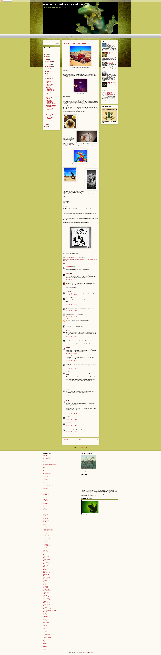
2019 (47, 52)
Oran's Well (45, 550)
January (49, 120)
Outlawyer (68, 318)
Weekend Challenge (46, 604)
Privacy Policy (84, 36)
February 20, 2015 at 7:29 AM (71, 316)
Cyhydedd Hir (45, 479)
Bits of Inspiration (46, 469)
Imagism (44, 508)
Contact (77, 36)
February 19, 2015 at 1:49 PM (71, 288)
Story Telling (45, 586)
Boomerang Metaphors (47, 473)
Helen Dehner (45, 503)
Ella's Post (45, 482)
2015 (47, 59)
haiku (44, 623)
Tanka (44, 593)
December (49, 61)
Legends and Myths (46, 526)
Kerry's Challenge (46, 523)
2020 (47, 51)
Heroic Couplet (45, 505)
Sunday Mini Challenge (47, 590)
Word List (65, 260)
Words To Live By (111, 82)
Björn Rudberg (45, 472)
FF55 (44, 487)
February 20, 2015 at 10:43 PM (71, 387)
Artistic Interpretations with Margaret (49, 464)
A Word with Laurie (46, 458)
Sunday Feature (46, 589)
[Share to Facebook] (82, 257)
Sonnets (44, 583)
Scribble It (45, 580)
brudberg (67, 281)
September (49, 66)
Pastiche (44, 553)
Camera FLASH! (46, 476)
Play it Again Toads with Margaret (49, 563)
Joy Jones (44, 515)
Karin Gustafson (46, 518)
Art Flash (44, 461)
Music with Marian (46, 545)
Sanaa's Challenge (46, 578)
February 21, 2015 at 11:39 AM (71, 425)
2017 (47, 56)
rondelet (44, 638)
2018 (47, 54)
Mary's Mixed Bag (46, 538)
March (48, 76)
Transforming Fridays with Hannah (49, 599)
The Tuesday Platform (49, 85)
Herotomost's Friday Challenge (48, 506)
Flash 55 (44, 493)
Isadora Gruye (45, 514)
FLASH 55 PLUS (50, 80)
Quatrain (44, 571)
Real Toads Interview (47, 572)
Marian (67, 330)
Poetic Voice (45, 566)
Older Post (96, 439)
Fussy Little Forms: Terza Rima (111, 63)
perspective (45, 635)
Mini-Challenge (46, 542)
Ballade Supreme (46, 466)
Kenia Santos (68, 312)
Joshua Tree (82, 259)
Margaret (67, 307)
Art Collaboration (46, 460)
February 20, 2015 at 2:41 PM (71, 344)
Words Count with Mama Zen (48, 608)
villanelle (44, 649)
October (49, 64)
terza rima (45, 646)
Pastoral (44, 554)
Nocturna (44, 548)
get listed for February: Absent (51, 95)
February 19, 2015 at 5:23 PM (71, 294)
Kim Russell (45, 524)
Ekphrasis (45, 481)
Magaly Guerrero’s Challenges (48, 529)
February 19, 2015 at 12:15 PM (71, 270)
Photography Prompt (47, 557)
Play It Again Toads (46, 562)
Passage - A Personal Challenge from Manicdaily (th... (50, 89)
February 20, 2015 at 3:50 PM (71, 353)
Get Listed (71, 259)
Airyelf (83, 652)
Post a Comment (67, 434)
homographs (45, 625)
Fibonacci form (45, 490)
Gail (66, 416)
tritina (44, 647)
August (48, 68)
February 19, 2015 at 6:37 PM (71, 304)
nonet (44, 628)
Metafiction (45, 539)
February (49, 78)
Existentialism (45, 484)
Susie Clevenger (46, 592)
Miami (91, 259)
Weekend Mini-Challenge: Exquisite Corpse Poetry (111, 94)
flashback (44, 619)
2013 (47, 124)
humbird (67, 324)
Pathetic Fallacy (46, 556)
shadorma (44, 643)
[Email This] (79, 257)
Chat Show (45, 478)
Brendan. (44, 475)
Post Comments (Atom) (83, 447)
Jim (66, 371)
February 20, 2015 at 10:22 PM (71, 368)
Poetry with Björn (46, 568)
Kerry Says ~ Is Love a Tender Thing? (51, 106)
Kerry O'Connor (69, 266)
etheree (44, 617)
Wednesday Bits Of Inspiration (48, 602)
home (79, 259)
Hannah (67, 291)
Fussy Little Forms (46, 494)
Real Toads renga (46, 574)
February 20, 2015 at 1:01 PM (71, 328)
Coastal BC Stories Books (70, 339)
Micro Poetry (45, 541)
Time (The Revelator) (49, 82)
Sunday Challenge (46, 587)
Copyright (70, 36)
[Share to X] (81, 257)
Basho (44, 467)
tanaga (44, 644)
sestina (44, 641)
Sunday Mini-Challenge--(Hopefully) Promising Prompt (51, 102)
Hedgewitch (45, 502)
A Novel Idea (45, 455)
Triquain (44, 601)
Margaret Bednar (46, 535)
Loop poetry (45, 527)
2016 (47, 58)
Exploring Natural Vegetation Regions (50, 485)
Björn (44, 470)
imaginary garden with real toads (64, 4)
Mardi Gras (87, 259)
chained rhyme (45, 614)
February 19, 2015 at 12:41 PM (71, 279)
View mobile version (80, 442)
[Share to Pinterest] (84, 257)
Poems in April (45, 565)
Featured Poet (45, 488)
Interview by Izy (46, 512)
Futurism (44, 496)
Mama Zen (45, 532)
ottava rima (45, 631)
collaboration (45, 616)
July (48, 69)
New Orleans (94, 259)
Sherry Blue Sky (46, 581)
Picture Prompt (45, 560)
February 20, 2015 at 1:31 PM (71, 336)
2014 (47, 123)
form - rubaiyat (45, 620)
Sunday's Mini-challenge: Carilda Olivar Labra (51, 112)
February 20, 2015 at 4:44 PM (71, 360)
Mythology (45, 547)
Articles (44, 463)
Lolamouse (68, 428)
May (48, 73)
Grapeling (75, 259)
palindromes (45, 632)
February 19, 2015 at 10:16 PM (71, 310)
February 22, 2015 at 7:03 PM (71, 431)
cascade (44, 613)
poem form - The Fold (47, 637)
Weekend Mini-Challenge (47, 605)
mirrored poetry (46, 626)
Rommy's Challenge (46, 577)
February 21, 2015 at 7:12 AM (71, 413)
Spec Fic (44, 584)
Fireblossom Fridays (46, 491)
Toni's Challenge (46, 598)
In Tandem (45, 509)
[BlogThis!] (80, 257)
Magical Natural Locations (48, 530)
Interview (44, 511)
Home (45, 36)
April (48, 75)
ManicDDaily (45, 533)
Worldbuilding (45, 611)
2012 (47, 126)
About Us (52, 36)
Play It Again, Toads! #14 (51, 93)
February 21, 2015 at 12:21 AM (71, 397)
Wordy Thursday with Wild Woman (49, 610)
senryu (44, 640)
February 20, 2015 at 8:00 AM (71, 322)
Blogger (91, 652)
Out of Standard (46, 551)
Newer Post (65, 439)
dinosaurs (67, 259)
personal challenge (46, 634)
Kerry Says (45, 521)
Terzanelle (45, 595)
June (48, 71)
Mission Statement (60, 36)
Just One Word (45, 517)
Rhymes (44, 575)
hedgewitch (68, 273)
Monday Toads (45, 544)
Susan (67, 347)
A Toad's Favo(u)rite (47, 457)
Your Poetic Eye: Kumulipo (50, 115)
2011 (47, 128)
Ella (66, 400)
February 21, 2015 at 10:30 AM (71, 419)
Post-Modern (45, 569)
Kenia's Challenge (46, 520)
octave (44, 629)
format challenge (46, 622)
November (49, 63)
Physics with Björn (46, 559)
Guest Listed (45, 500)
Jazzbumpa (68, 297)
